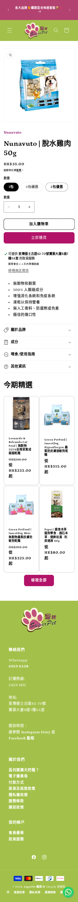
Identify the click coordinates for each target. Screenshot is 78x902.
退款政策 (19, 892)
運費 (18, 170)
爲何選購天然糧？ (24, 770)
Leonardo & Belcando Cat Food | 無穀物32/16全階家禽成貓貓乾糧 (20, 446)
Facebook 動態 (21, 738)
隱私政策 (34, 892)
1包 (11, 187)
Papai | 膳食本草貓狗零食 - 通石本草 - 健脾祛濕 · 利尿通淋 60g (56, 535)
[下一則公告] (70, 10)
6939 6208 (19, 666)
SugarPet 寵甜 (33, 886)
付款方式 (16, 783)
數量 (7, 197)
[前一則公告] (8, 10)
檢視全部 (39, 580)
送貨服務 (16, 839)
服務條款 (16, 801)
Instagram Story (35, 732)
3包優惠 (56, 187)
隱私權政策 (18, 795)
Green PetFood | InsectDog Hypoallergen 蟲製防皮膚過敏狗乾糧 (56, 447)
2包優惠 (34, 188)
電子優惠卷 (18, 776)
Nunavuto (12, 132)
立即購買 (39, 238)
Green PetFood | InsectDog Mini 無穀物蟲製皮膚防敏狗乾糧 (20, 535)
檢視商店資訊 (18, 271)
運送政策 (16, 807)
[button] (9, 30)
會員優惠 (16, 833)
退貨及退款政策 (22, 789)
